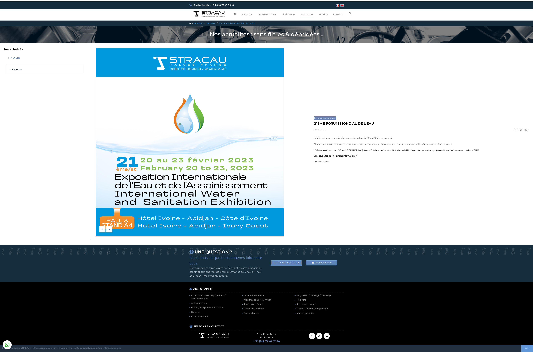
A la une (15, 58)
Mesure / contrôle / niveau (257, 299)
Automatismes (199, 303)
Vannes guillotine (306, 313)
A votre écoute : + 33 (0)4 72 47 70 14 (214, 5)
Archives (211, 23)
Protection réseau (253, 304)
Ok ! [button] (527, 348)
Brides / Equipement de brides (207, 307)
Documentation (267, 14)
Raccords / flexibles (254, 308)
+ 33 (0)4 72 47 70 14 (287, 262)
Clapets (195, 312)
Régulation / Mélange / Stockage (314, 295)
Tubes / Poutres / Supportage (312, 308)
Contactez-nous (323, 262)
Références (288, 14)
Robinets (301, 299)
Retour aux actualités (326, 118)
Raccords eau (251, 313)
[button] (7, 344)
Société (323, 14)
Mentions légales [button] (112, 348)
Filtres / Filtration (199, 316)
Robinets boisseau (306, 304)
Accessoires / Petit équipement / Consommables (208, 297)
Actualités (307, 14)
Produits (247, 14)
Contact (338, 14)
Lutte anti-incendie (254, 295)
